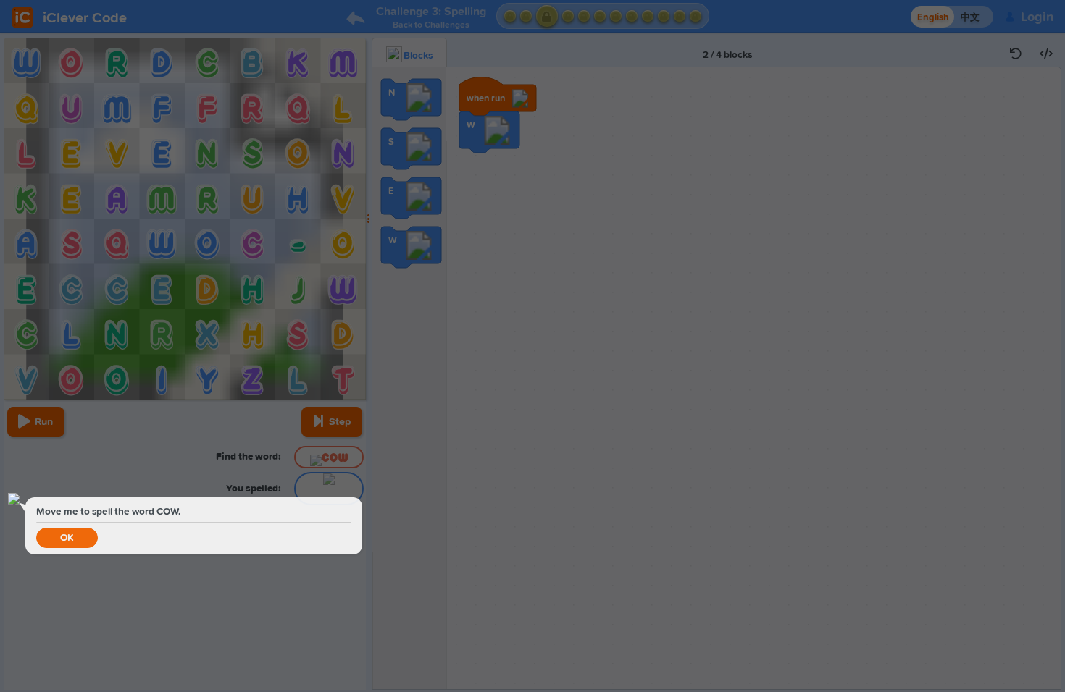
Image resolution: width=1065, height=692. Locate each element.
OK (67, 538)
